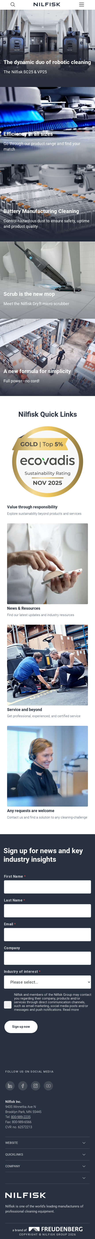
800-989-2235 (20, 1117)
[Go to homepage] (47, 4)
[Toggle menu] (81, 4)
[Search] (13, 5)
